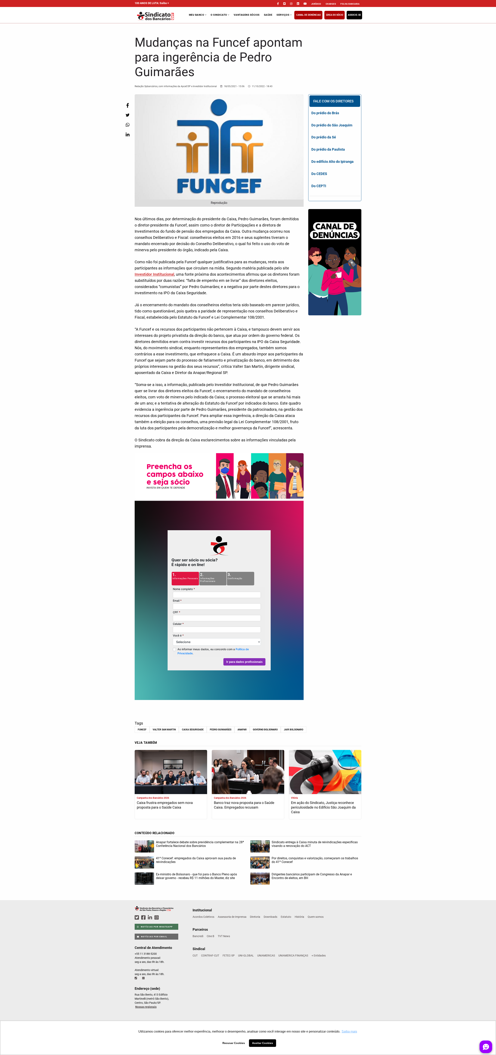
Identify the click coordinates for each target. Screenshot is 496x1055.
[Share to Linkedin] (127, 134)
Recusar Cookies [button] (233, 1043)
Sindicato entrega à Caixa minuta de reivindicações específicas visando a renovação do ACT (315, 844)
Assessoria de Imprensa (232, 916)
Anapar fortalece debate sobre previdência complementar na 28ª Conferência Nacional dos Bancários (200, 844)
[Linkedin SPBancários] (150, 917)
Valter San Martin (164, 729)
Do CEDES (319, 174)
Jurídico (316, 4)
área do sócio (334, 15)
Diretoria (255, 916)
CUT (195, 955)
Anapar (242, 729)
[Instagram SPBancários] (157, 917)
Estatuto (286, 916)
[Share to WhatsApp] (127, 124)
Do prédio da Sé (323, 137)
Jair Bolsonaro (293, 729)
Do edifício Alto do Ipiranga (332, 162)
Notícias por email (153, 937)
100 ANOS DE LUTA (152, 3)
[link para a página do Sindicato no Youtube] (305, 3)
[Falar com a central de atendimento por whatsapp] (143, 978)
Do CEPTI (318, 186)
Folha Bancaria (349, 4)
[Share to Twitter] (127, 115)
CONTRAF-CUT (210, 955)
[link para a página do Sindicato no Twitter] (284, 3)
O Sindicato (219, 14)
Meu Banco (197, 14)
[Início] (161, 16)
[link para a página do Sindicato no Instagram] (291, 3)
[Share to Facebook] (127, 105)
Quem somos (316, 916)
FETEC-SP (229, 955)
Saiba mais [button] (349, 1031)
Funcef (142, 729)
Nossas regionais (146, 1006)
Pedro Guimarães (220, 729)
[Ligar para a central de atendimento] (136, 978)
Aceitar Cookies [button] (262, 1043)
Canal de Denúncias (308, 15)
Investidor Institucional (154, 274)
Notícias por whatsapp (156, 927)
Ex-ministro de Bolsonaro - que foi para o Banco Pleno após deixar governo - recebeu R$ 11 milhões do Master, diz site (196, 876)
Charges (331, 4)
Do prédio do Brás (325, 113)
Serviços (283, 14)
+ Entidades (319, 955)
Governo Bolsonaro (265, 729)
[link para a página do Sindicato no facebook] (278, 3)
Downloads (270, 916)
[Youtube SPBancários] (164, 917)
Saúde (268, 14)
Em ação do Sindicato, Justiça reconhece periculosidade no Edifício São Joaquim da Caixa (323, 807)
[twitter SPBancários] (137, 917)
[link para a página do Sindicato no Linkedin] (298, 3)
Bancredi (198, 936)
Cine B (210, 936)
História (299, 916)
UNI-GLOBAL (246, 955)
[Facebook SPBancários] (144, 917)
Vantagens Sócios (247, 14)
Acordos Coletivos (203, 916)
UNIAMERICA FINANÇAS (293, 955)
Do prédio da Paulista (328, 149)
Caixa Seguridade (193, 729)
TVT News (224, 936)
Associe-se (354, 15)
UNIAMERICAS (266, 955)
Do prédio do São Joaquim (331, 125)
